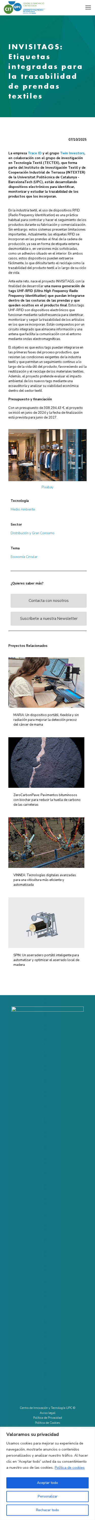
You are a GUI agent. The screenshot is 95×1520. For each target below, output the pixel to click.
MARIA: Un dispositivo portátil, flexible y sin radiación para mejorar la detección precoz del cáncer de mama (46, 720)
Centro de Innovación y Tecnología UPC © (47, 1408)
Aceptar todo (47, 1482)
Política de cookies (70, 1467)
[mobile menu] (88, 7)
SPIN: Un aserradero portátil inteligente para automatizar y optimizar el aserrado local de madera (46, 960)
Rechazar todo (47, 1510)
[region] (47, 1473)
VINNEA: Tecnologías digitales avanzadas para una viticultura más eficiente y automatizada (44, 880)
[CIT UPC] (24, 7)
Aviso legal (47, 1413)
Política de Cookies (47, 1423)
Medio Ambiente (23, 509)
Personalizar (48, 1496)
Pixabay (47, 487)
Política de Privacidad (47, 1418)
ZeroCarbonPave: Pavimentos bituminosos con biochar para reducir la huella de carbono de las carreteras (47, 800)
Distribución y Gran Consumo (32, 533)
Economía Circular (24, 557)
